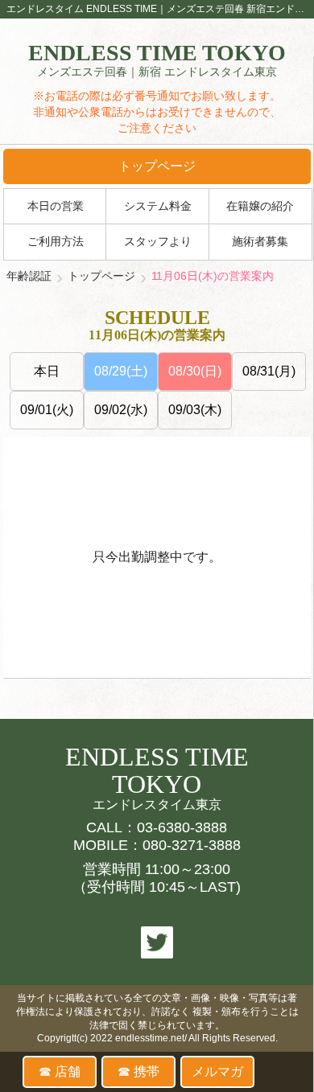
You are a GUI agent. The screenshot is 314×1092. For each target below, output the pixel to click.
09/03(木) (194, 410)
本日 (47, 371)
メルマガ (217, 1071)
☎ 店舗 (60, 1071)
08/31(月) (268, 371)
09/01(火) (46, 410)
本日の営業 (55, 206)
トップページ (157, 166)
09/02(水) (120, 410)
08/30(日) (194, 371)
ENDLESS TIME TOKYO (157, 60)
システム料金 (158, 206)
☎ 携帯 (138, 1071)
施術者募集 (260, 242)
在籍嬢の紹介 (260, 206)
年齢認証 (29, 275)
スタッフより (158, 242)
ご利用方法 (55, 242)
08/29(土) (120, 371)
